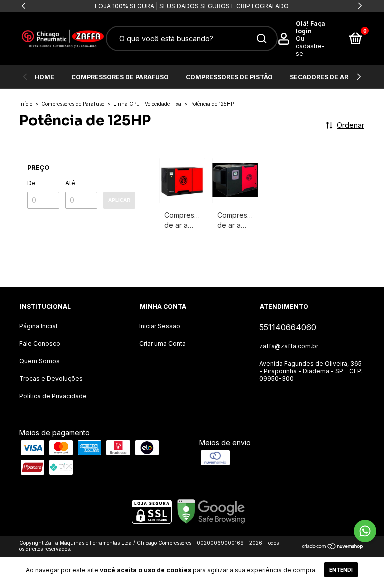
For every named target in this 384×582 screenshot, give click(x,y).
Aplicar (119, 200)
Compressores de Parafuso (120, 77)
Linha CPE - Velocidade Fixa (148, 104)
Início (26, 104)
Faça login (311, 27)
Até (71, 183)
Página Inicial (39, 326)
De (32, 183)
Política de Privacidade (53, 396)
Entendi (341, 570)
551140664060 (288, 327)
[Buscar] (261, 39)
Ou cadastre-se (310, 46)
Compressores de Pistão (229, 77)
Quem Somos (40, 361)
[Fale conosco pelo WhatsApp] (365, 531)
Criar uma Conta (163, 343)
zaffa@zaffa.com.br (289, 346)
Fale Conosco (40, 343)
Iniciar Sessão (160, 326)
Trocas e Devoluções (51, 378)
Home (44, 77)
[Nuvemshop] (333, 547)
